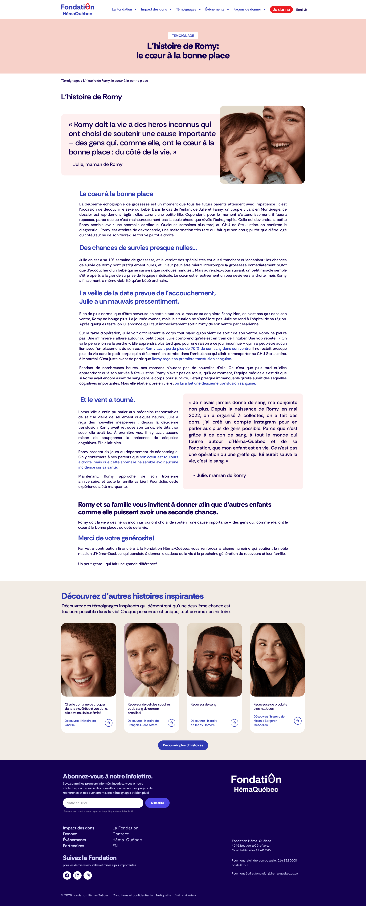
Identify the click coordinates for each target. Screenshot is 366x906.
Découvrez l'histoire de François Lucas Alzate (143, 723)
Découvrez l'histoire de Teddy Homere (204, 723)
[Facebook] (67, 875)
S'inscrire (157, 803)
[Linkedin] (77, 875)
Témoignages (186, 9)
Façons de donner (247, 9)
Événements (214, 9)
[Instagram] (87, 875)
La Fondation (122, 9)
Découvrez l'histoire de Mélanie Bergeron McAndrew (269, 720)
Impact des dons (154, 9)
